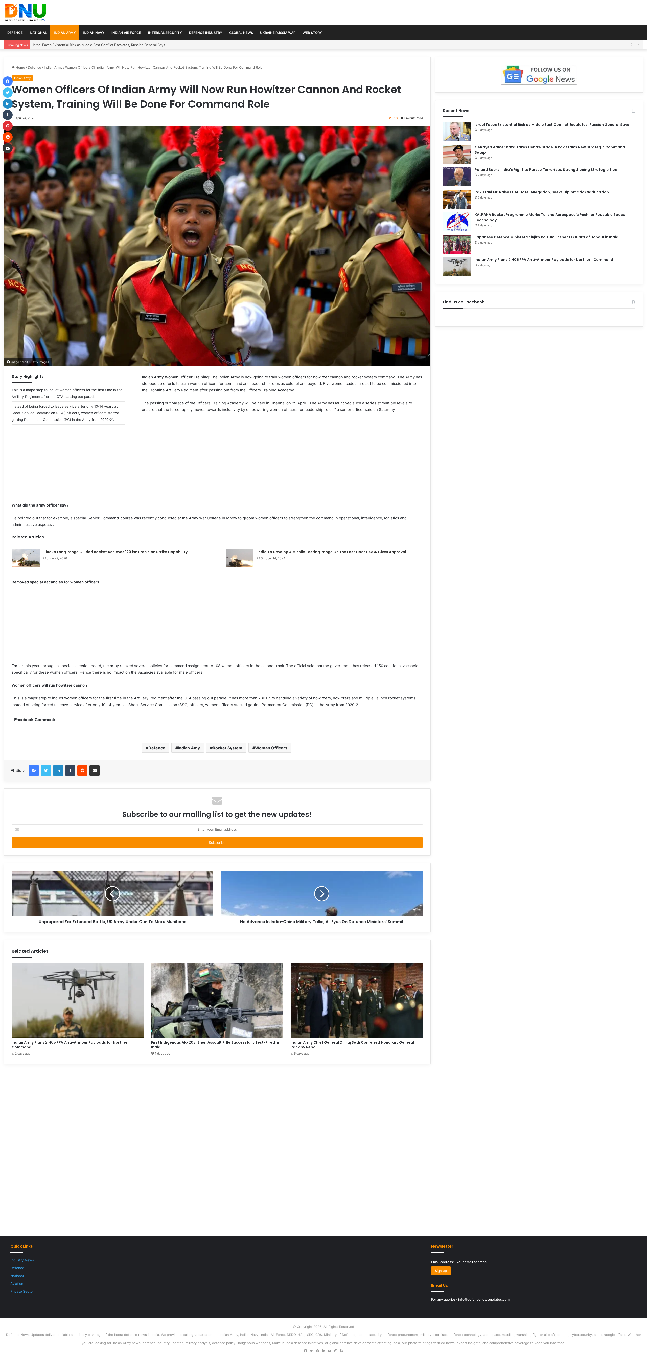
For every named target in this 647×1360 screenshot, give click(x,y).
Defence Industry (205, 33)
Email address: (443, 1262)
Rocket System (227, 747)
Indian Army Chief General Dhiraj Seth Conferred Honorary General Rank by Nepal (352, 1045)
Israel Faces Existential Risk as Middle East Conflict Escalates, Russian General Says (552, 124)
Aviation (16, 1284)
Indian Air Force (126, 33)
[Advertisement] (217, 466)
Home (20, 67)
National (38, 33)
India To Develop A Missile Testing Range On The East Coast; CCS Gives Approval (331, 551)
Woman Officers (271, 747)
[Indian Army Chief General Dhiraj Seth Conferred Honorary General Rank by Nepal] (357, 1000)
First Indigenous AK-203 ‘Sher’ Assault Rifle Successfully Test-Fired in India (215, 1045)
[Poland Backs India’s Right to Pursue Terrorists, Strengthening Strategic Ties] (457, 176)
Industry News (22, 1260)
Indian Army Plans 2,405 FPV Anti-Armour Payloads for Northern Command (71, 1045)
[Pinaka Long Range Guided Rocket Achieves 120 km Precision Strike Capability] (26, 558)
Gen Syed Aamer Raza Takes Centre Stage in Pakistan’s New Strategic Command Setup (101, 45)
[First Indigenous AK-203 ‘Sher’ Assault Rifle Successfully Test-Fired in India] (217, 1000)
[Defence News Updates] (26, 12)
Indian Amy (189, 747)
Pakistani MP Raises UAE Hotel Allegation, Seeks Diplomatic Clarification (542, 192)
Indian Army (65, 33)
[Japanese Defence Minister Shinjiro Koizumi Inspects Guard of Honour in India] (457, 244)
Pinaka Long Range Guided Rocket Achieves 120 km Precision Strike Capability (115, 551)
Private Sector (22, 1291)
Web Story (312, 33)
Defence (15, 33)
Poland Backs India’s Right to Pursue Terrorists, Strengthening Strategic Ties (546, 169)
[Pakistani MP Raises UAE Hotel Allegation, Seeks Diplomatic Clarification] (457, 199)
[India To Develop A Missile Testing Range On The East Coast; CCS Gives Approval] (239, 558)
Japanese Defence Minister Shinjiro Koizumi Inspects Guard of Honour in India (546, 237)
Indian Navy (93, 33)
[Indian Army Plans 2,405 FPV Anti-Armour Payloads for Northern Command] (78, 1000)
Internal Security (165, 33)
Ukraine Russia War (277, 33)
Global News (241, 33)
